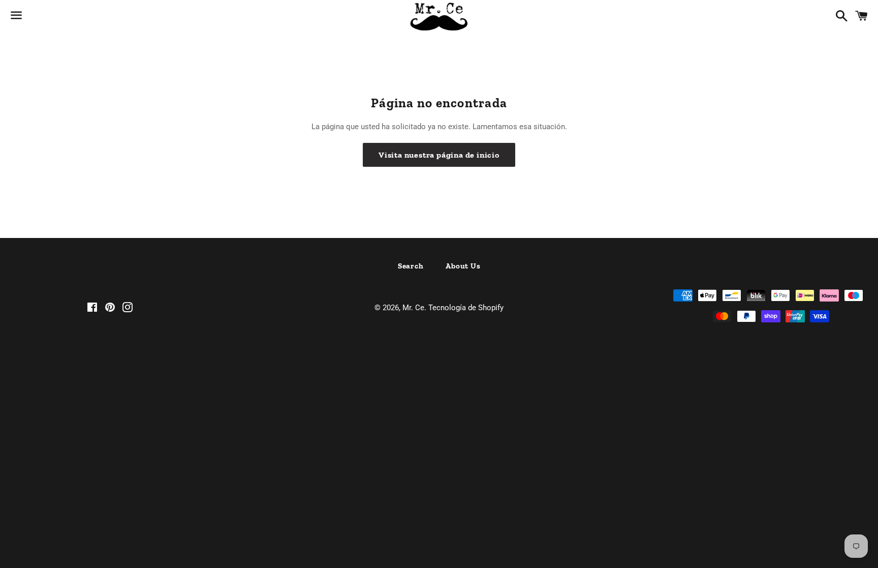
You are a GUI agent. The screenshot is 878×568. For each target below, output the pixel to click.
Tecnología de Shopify (466, 307)
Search (411, 266)
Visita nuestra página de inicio (439, 155)
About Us (463, 266)
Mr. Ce (413, 307)
